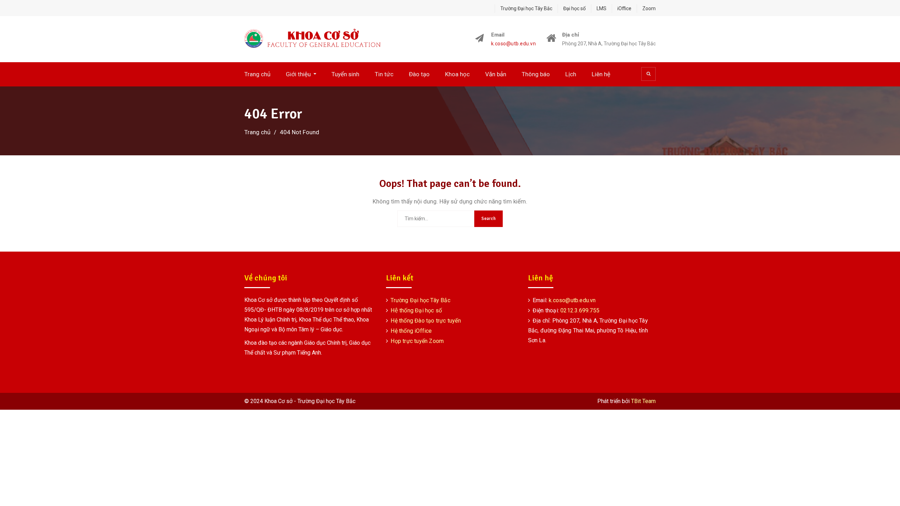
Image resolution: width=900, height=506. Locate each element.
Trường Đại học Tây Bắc (526, 8)
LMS (601, 8)
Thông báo (536, 74)
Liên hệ (601, 74)
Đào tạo (419, 74)
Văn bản (495, 74)
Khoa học (457, 74)
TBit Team (643, 401)
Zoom (649, 8)
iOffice (624, 8)
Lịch (570, 74)
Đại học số (574, 8)
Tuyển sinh (345, 74)
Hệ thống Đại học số (416, 310)
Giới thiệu (298, 74)
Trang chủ (257, 74)
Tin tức (384, 74)
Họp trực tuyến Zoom (417, 341)
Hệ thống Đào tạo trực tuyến (426, 320)
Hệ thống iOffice (411, 330)
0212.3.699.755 (579, 310)
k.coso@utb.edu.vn (513, 44)
